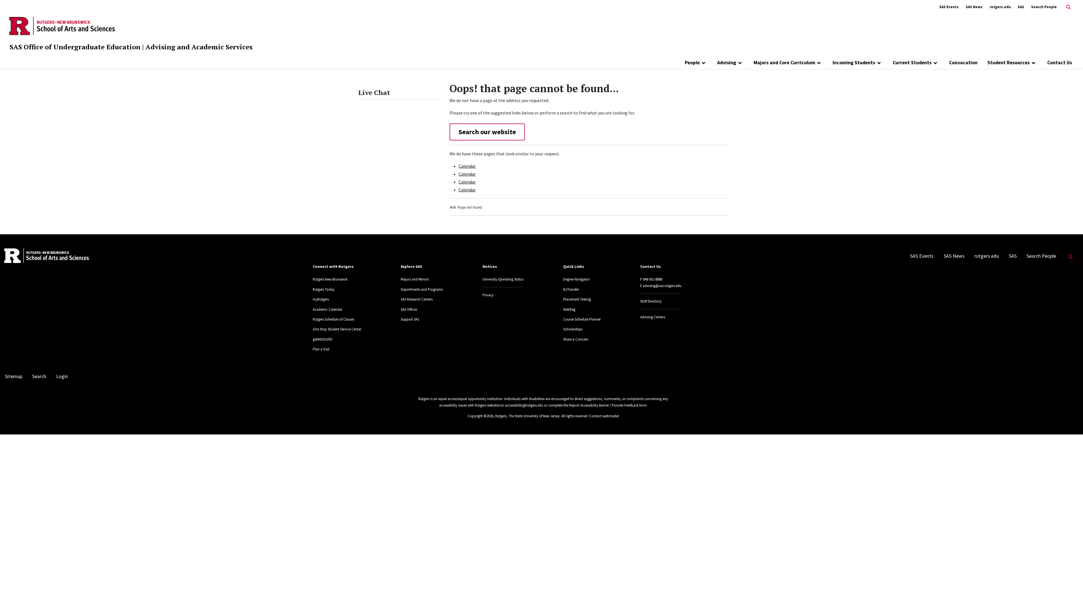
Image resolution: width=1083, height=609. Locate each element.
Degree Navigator (576, 279)
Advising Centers (652, 317)
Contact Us (1059, 62)
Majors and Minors (415, 279)
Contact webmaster (604, 416)
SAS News (974, 7)
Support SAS (410, 319)
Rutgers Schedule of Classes (333, 319)
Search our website (487, 131)
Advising (726, 62)
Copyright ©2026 (480, 416)
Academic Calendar (327, 309)
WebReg (569, 309)
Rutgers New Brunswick (330, 279)
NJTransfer (571, 289)
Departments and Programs (422, 289)
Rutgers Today (323, 289)
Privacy (488, 295)
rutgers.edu (1000, 7)
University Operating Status (503, 279)
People (692, 62)
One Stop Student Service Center (337, 329)
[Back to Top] (1070, 595)
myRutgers (321, 299)
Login (62, 376)
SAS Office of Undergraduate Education (75, 46)
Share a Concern (575, 339)
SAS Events (949, 7)
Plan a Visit (321, 349)
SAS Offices (409, 309)
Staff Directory (651, 301)
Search (39, 376)
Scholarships (572, 329)
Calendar (467, 166)
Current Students (912, 62)
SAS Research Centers (417, 299)
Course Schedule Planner (582, 319)
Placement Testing (577, 299)
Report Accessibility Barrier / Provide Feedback (604, 405)
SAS (1021, 7)
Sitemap (13, 376)
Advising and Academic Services (199, 46)
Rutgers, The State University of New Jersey (527, 416)
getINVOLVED (323, 339)
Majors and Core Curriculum (784, 62)
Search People (1044, 7)
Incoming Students (854, 62)
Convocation (963, 62)
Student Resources (1008, 62)
